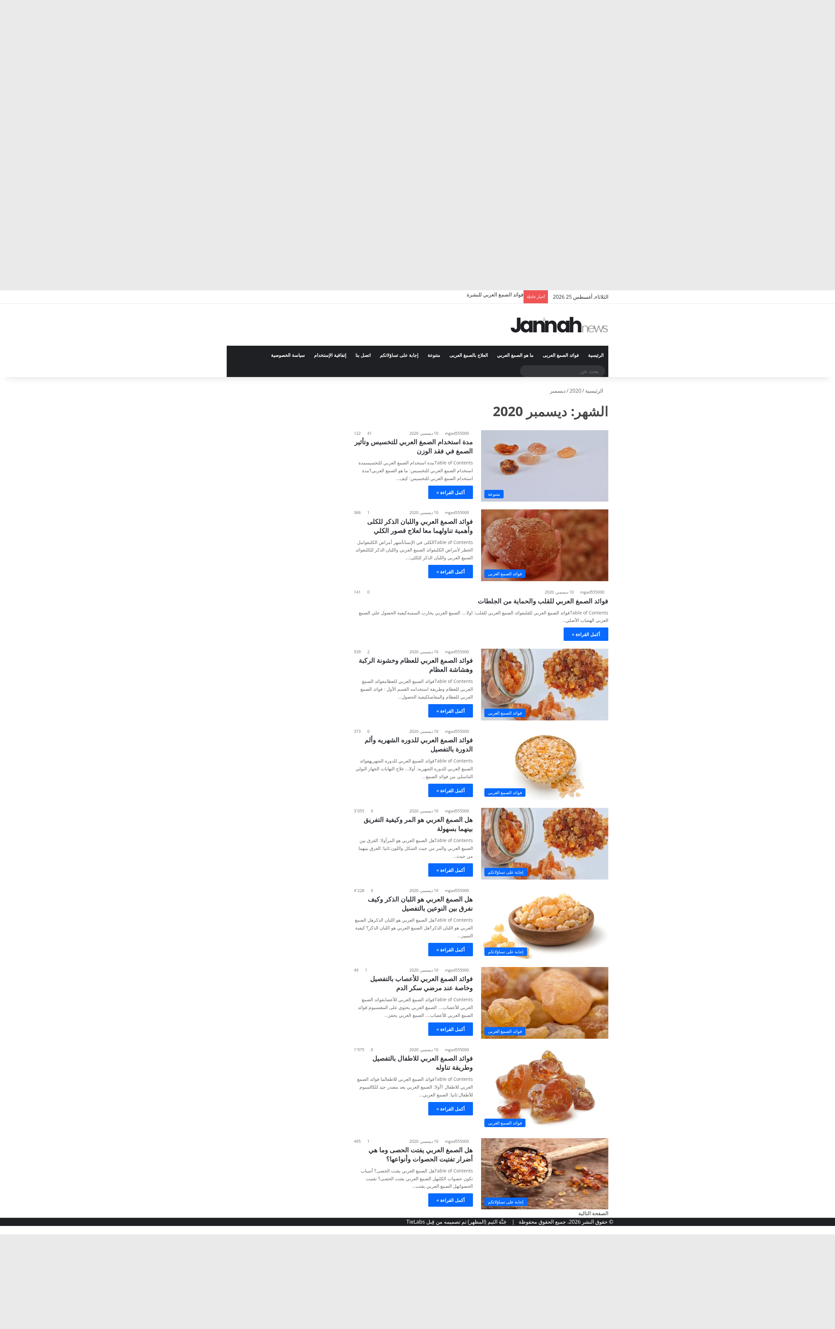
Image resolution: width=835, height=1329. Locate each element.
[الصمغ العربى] (559, 325)
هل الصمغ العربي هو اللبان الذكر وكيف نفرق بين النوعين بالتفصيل (420, 904)
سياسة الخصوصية (288, 355)
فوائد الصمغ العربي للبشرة (495, 294)
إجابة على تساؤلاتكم (399, 355)
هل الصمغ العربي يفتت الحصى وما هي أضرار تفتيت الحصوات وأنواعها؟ (421, 1154)
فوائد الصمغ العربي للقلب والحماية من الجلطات (543, 601)
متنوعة (434, 355)
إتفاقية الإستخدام (330, 355)
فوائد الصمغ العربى (561, 355)
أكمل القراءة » (450, 492)
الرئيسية (596, 355)
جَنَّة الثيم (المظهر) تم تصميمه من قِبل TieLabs (456, 1221)
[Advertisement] (639, 49)
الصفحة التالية (593, 1213)
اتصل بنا (363, 355)
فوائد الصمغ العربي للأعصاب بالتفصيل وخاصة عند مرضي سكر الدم (421, 983)
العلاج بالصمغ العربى (468, 355)
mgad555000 (457, 433)
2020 (575, 390)
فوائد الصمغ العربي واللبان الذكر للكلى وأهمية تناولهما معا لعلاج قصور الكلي (420, 526)
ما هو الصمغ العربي (515, 355)
